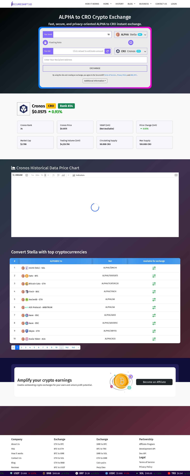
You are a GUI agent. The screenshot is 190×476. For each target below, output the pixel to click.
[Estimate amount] (108, 51)
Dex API (142, 453)
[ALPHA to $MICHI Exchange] (154, 268)
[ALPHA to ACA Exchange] (154, 339)
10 (56, 347)
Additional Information (94, 81)
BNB (31, 473)
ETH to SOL (59, 458)
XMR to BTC (102, 444)
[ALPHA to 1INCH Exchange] (154, 292)
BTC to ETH (59, 449)
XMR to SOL (102, 453)
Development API (147, 449)
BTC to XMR (59, 453)
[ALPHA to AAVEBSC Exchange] (154, 324)
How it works (92, 4)
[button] (52, 42)
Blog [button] (130, 4)
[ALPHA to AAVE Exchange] (154, 316)
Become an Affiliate (154, 382)
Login (174, 4)
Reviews (15, 467)
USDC (95, 473)
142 (67, 347)
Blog (13, 463)
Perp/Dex (101, 467)
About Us (15, 444)
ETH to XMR (102, 458)
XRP (64, 473)
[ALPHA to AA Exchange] (154, 308)
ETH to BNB (59, 463)
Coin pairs (101, 463)
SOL (124, 473)
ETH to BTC (59, 444)
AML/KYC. (133, 75)
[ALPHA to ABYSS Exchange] (154, 332)
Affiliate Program (147, 444)
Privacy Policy (122, 75)
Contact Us (161, 4)
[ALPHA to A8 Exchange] (154, 300)
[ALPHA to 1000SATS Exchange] (154, 276)
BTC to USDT (59, 467)
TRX (156, 473)
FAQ (13, 449)
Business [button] (144, 4)
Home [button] (106, 4)
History (120, 4)
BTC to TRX (101, 449)
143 (73, 347)
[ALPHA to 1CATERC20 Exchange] (154, 284)
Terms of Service (110, 75)
